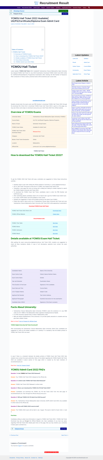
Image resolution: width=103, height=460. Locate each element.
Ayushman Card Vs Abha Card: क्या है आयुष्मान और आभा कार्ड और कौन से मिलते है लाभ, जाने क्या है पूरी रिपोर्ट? (82, 120)
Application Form (77, 74)
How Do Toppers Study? (23, 365)
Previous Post (14, 435)
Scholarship (76, 70)
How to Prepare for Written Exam (28, 321)
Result (74, 62)
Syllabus (86, 58)
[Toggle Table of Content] (41, 50)
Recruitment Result (54, 3)
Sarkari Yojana (76, 66)
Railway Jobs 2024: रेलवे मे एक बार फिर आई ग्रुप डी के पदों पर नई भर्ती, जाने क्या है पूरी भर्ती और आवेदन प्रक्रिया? (82, 114)
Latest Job (75, 58)
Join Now (64, 13)
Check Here (56, 214)
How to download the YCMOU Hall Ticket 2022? (29, 56)
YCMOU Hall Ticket (19, 52)
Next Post (65, 435)
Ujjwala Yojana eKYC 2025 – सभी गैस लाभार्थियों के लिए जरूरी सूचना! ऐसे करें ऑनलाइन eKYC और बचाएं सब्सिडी (82, 92)
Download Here (57, 210)
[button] (89, 8)
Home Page (87, 74)
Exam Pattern (87, 70)
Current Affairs (87, 66)
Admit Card (86, 62)
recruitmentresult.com (39, 100)
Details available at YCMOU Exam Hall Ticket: (29, 58)
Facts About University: (22, 60)
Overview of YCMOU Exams (23, 54)
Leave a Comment (16, 24)
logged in (20, 445)
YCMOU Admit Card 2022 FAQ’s (25, 62)
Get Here (55, 223)
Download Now (63, 11)
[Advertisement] (51, 456)
